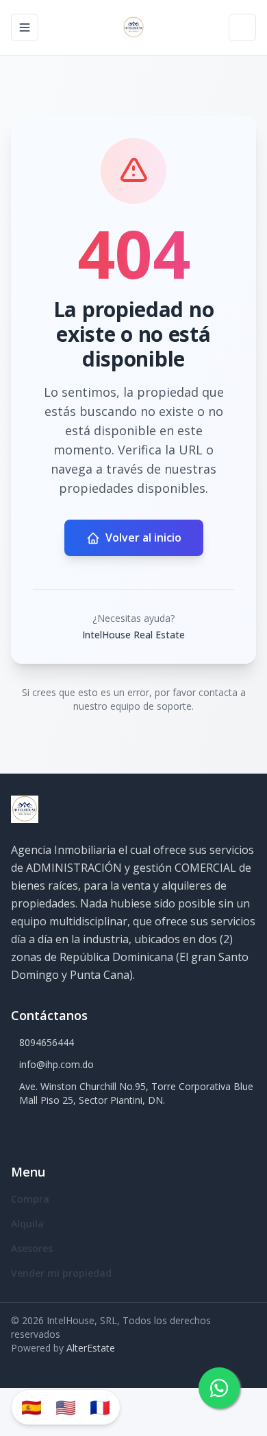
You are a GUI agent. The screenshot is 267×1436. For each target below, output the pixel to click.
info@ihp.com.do (56, 1064)
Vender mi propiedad (61, 1272)
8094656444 (46, 1042)
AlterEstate (90, 1347)
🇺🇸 (65, 1407)
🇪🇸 (31, 1407)
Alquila (27, 1223)
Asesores (32, 1248)
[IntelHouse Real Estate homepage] (133, 27)
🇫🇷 (100, 1407)
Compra (30, 1198)
